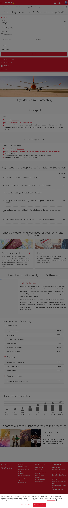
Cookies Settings (26, 504)
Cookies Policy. (51, 500)
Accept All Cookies (39, 504)
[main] (34, 501)
